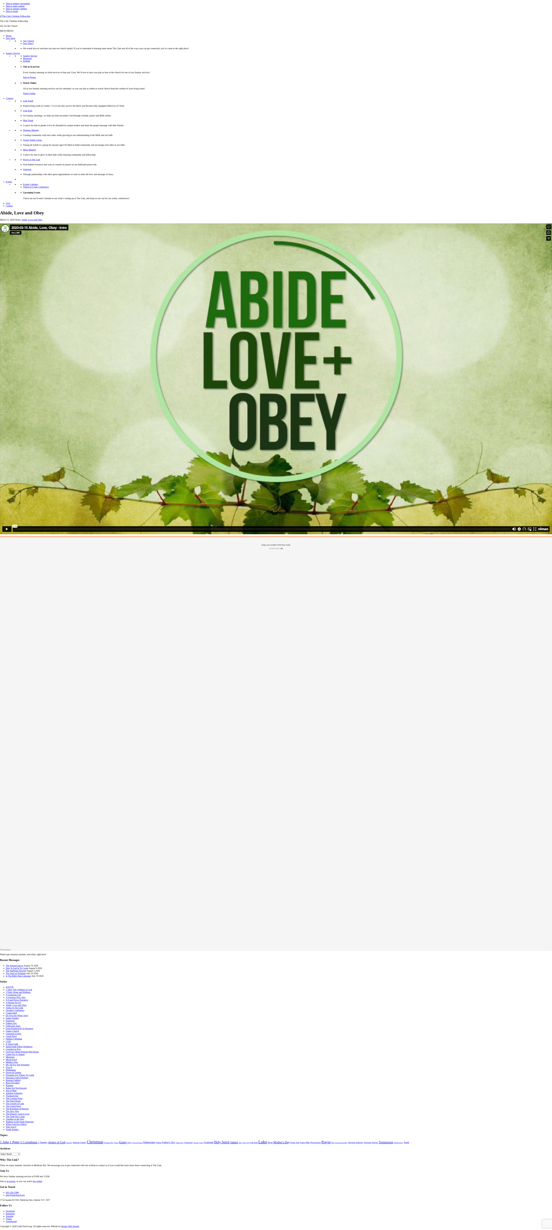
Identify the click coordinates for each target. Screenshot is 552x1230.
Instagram (10, 1213)
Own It (9, 1067)
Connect (9, 98)
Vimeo (9, 1219)
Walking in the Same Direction (20, 1122)
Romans (9, 1085)
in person (11, 1181)
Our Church (28, 41)
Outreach (27, 169)
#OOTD (10, 987)
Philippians (11, 1070)
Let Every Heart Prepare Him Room (22, 1052)
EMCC (129, 1143)
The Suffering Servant (16, 971)
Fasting (159, 1142)
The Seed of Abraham (16, 973)
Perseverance (315, 1142)
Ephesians (149, 1142)
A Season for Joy (13, 1002)
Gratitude (208, 1142)
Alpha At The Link (14, 1008)
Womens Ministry (31, 130)
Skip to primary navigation (18, 3)
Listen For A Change (15, 1054)
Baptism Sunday (79, 1142)
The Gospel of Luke (15, 1103)
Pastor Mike (305, 1142)
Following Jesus (13, 1026)
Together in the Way (15, 1119)
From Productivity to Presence (19, 1028)
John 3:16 (245, 1143)
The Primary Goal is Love (17, 1114)
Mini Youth (28, 120)
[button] (7, 31)
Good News (11, 1036)
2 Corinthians (29, 1142)
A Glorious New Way (16, 997)
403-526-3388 (12, 1192)
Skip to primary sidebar (16, 8)
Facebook (10, 1211)
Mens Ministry (29, 150)
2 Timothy (42, 1142)
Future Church (12, 1031)
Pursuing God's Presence (17, 1077)
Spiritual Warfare (371, 1142)
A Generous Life (13, 995)
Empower (10, 1021)
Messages (27, 58)
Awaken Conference (15, 1010)
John (240, 1143)
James (234, 1142)
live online (37, 1181)
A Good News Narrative (17, 1000)
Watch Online (29, 93)
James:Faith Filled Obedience (19, 1046)
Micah (270, 1142)
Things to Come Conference (36, 187)
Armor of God (56, 1142)
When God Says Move (16, 1124)
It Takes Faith (12, 1044)
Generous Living (13, 1033)
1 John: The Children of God (19, 989)
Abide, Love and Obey (32, 220)
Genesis (196, 1143)
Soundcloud (11, 1221)
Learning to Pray (13, 1049)
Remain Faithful (13, 1080)
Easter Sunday (12, 1018)
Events (9, 182)
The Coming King (14, 1098)
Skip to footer (12, 11)
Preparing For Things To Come (20, 1075)
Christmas (95, 1142)
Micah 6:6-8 (11, 1059)
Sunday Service (13, 53)
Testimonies (386, 1142)
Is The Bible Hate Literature (18, 976)
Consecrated (11, 1013)
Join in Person (29, 77)
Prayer (326, 1142)
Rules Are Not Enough (16, 1088)
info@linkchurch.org (15, 1195)
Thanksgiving (12, 1096)
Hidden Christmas (14, 1039)
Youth (406, 1142)
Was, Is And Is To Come (17, 968)
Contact (9, 206)
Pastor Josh (294, 1142)
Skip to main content (15, 6)
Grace (201, 1143)
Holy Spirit (222, 1142)
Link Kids (27, 110)
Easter (123, 1142)
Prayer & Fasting (13, 1072)
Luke (262, 1142)
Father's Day (168, 1142)
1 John (4, 1142)
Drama (116, 1143)
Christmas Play (109, 1143)
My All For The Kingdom (17, 1065)
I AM (8, 1041)
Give (8, 203)
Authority (69, 1143)
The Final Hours (13, 1101)
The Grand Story (13, 1106)
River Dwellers (13, 1083)
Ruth (333, 1143)
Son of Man (11, 1090)
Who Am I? (11, 1127)
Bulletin (26, 61)
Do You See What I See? (17, 1015)
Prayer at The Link (31, 159)
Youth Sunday (12, 1129)
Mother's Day (12, 1062)
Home (8, 36)
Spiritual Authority (14, 1093)
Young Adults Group (32, 140)
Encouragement (137, 1143)
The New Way (12, 1111)
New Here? (28, 43)
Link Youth (28, 101)
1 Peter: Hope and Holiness (18, 992)
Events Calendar (30, 184)
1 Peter (15, 1142)
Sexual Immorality (341, 1143)
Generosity (188, 1142)
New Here (10, 38)
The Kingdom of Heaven (17, 1109)
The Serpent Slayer (14, 965)
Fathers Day (11, 1023)
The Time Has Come (15, 1116)
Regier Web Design (70, 1226)
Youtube (9, 1216)
